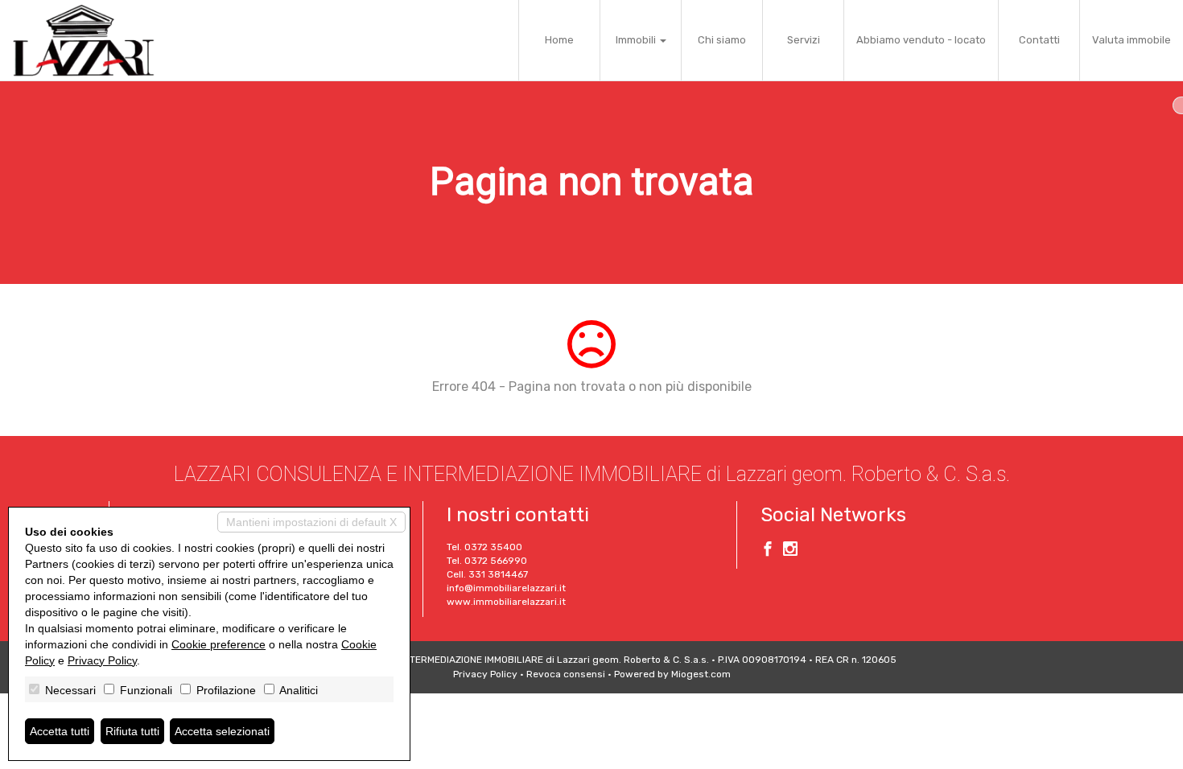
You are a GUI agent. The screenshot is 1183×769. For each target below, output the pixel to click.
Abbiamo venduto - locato (921, 40)
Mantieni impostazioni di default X (311, 522)
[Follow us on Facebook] (767, 551)
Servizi (803, 40)
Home (559, 40)
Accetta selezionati (222, 731)
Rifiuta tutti (132, 731)
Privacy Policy (485, 674)
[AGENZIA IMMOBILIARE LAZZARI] (83, 40)
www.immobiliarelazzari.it (506, 601)
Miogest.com (701, 674)
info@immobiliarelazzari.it (506, 588)
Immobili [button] (637, 40)
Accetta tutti (59, 731)
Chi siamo (722, 40)
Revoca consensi (565, 674)
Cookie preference (218, 644)
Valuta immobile (1131, 40)
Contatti (1039, 40)
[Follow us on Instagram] (790, 551)
